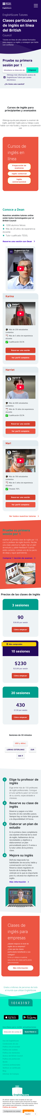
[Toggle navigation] (35, 5)
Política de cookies (10, 1049)
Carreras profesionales (11, 1064)
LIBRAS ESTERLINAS (15, 750)
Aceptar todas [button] (28, 1111)
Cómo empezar (20, 630)
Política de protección (11, 1058)
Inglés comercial (19, 174)
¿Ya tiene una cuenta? (14, 84)
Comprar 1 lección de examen (17, 558)
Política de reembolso (11, 1052)
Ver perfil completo (20, 358)
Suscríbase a (30, 1032)
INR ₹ (20, 756)
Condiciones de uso (10, 1043)
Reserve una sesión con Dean (17, 241)
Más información (17, 882)
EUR (32, 750)
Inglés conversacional (19, 180)
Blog (4, 1070)
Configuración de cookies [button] (12, 1111)
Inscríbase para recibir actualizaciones (19, 1027)
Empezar (32, 70)
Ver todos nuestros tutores (22, 516)
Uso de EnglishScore (11, 1040)
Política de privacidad (11, 1046)
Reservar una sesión (20, 350)
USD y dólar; (20, 743)
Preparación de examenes (19, 166)
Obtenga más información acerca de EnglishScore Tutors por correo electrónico (21, 77)
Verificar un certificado (11, 1067)
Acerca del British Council (13, 1055)
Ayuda (5, 1061)
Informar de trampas (11, 1074)
